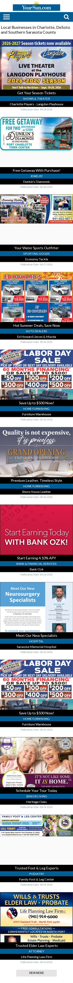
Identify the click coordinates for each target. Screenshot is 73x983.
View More (36, 973)
